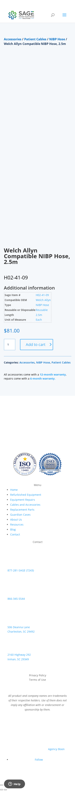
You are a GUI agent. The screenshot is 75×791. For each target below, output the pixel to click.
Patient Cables (35, 39)
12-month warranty (53, 374)
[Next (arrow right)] (5, 789)
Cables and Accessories (25, 504)
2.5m (39, 315)
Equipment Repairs (22, 499)
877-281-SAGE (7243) (21, 570)
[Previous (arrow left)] (1, 789)
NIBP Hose (57, 39)
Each (39, 319)
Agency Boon (56, 749)
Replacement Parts (22, 509)
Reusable (42, 310)
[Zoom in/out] (1, 785)
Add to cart (35, 344)
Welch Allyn (43, 300)
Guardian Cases (20, 514)
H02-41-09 (42, 295)
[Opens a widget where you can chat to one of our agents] (14, 784)
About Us (16, 519)
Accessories (12, 39)
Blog (13, 529)
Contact (15, 534)
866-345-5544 (16, 598)
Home (14, 490)
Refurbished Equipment (25, 495)
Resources (16, 524)
